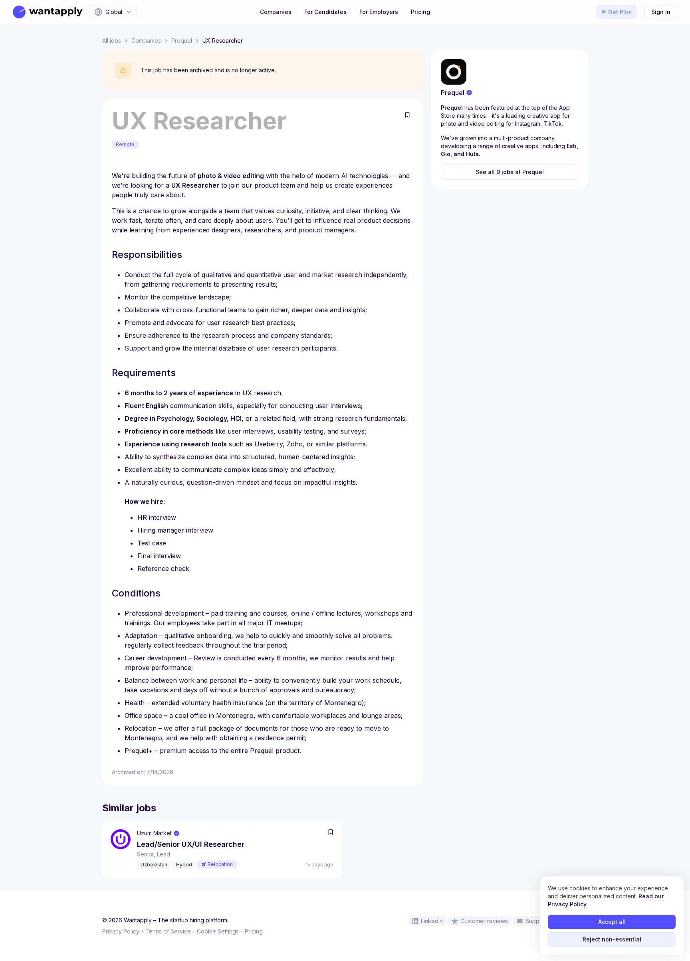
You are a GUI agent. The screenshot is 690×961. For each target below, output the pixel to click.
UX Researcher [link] (222, 40)
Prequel (181, 40)
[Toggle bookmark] (407, 115)
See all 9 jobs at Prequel (510, 171)
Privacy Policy (120, 931)
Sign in (660, 11)
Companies (275, 11)
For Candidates (325, 11)
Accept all (612, 921)
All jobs (111, 40)
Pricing (420, 11)
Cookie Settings (218, 931)
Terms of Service (168, 931)
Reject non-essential (612, 939)
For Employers (378, 11)
